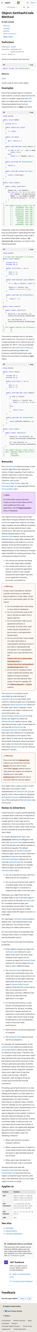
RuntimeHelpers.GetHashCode (13, 716)
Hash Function (25, 508)
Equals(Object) (7, 1173)
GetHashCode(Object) (10, 859)
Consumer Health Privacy (10, 1326)
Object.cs (11, 54)
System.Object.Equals (20, 984)
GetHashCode (10, 466)
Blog (29, 1320)
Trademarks (6, 1329)
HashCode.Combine (23, 348)
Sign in (33, 3)
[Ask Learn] (24, 7)
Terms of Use (27, 1326)
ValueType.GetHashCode (11, 730)
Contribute (5, 1323)
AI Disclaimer (6, 1320)
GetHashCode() (16, 842)
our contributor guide (15, 1255)
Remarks (6, 31)
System (13, 47)
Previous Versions (19, 1320)
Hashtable (6, 486)
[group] (18, 170)
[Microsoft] (18, 2)
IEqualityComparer (11, 797)
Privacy (14, 1323)
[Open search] (28, 3)
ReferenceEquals (17, 684)
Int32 (4, 78)
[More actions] (33, 7)
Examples (6, 28)
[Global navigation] (2, 3)
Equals (29, 684)
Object (23, 837)
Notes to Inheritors (9, 34)
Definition (6, 26)
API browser (11, 7)
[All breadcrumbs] (3, 7)
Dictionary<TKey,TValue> (11, 483)
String (4, 1050)
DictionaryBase (7, 489)
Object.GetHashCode (18, 705)
